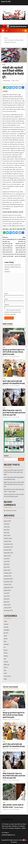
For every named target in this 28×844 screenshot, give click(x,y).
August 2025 (7, 555)
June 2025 (7, 561)
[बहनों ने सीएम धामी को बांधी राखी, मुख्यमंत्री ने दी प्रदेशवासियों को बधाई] (14, 368)
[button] (6, 31)
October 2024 (7, 584)
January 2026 (7, 541)
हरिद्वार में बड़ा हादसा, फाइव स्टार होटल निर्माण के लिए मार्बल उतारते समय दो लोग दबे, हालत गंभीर (14, 412)
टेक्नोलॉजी (6, 644)
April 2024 (6, 602)
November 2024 (8, 581)
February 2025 (8, 573)
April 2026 (6, 532)
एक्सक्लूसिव (6, 630)
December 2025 (8, 544)
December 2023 (8, 610)
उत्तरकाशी (6, 624)
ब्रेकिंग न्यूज (6, 664)
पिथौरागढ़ (6, 656)
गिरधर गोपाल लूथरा (7, 80)
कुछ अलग (6, 633)
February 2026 (8, 538)
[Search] (23, 30)
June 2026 (7, 527)
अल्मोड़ (5, 621)
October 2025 (7, 550)
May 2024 (6, 599)
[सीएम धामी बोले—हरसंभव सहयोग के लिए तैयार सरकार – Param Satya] (14, 791)
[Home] (3, 31)
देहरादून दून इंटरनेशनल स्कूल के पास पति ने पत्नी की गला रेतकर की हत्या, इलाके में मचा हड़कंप (13, 352)
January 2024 (7, 607)
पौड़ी (5, 659)
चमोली (5, 636)
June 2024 (7, 596)
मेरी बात (5, 667)
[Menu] (6, 31)
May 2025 (6, 564)
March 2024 (7, 605)
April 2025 (6, 567)
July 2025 (6, 558)
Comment (7, 271)
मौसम (5, 670)
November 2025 (8, 547)
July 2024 (6, 593)
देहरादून (5, 650)
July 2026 (6, 524)
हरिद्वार (5, 679)
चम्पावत (5, 638)
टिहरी (5, 641)
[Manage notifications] (24, 840)
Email (6, 299)
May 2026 (6, 529)
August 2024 (7, 590)
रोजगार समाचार (7, 676)
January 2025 (7, 576)
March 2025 (7, 570)
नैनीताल (5, 653)
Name (6, 293)
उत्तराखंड (3, 64)
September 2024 (8, 587)
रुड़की (5, 673)
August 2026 (7, 521)
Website (6, 304)
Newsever (22, 840)
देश (4, 647)
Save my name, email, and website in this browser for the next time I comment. (12, 312)
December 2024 (8, 579)
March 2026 (7, 535)
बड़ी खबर (6, 662)
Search (6, 455)
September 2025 (8, 553)
